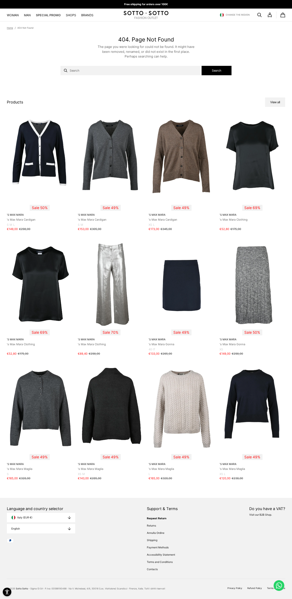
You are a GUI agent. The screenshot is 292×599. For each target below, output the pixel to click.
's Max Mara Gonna (161, 344)
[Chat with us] (279, 585)
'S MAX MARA (15, 214)
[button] (235, 15)
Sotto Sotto (22, 588)
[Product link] (40, 174)
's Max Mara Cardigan (21, 219)
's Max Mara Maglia (19, 469)
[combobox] (130, 70)
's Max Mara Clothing (234, 219)
